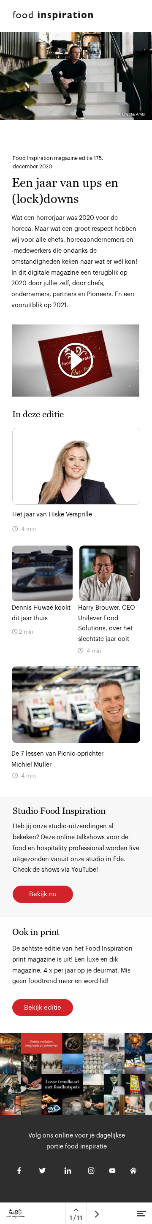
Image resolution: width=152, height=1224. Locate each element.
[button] (75, 360)
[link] (75, 725)
